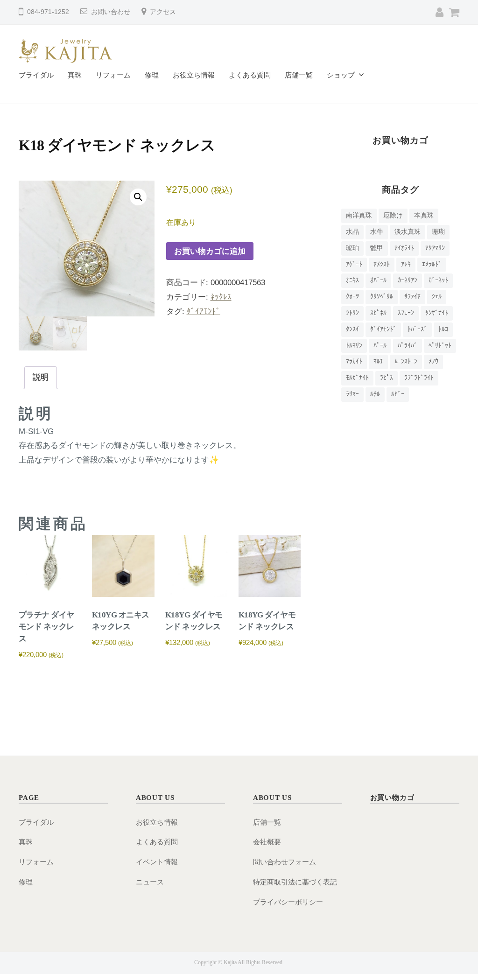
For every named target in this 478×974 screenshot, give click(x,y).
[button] (138, 197)
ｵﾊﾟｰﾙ (378, 280)
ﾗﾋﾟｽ (386, 377)
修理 (152, 75)
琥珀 (352, 248)
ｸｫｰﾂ (352, 296)
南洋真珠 (359, 215)
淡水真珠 (407, 231)
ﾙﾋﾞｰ (397, 394)
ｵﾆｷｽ (352, 280)
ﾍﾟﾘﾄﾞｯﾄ (440, 345)
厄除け (393, 215)
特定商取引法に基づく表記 (295, 882)
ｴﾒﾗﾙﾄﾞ (432, 264)
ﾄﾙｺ (443, 329)
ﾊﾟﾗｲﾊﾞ (407, 345)
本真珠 (424, 215)
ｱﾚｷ (406, 264)
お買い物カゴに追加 (210, 251)
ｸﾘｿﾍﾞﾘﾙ (381, 296)
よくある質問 (250, 75)
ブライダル (36, 75)
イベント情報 (157, 862)
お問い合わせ (110, 11)
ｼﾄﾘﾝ (352, 312)
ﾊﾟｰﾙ (380, 345)
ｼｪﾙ (437, 296)
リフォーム (113, 75)
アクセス (163, 11)
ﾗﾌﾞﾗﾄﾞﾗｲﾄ (419, 377)
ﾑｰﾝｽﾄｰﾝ (405, 361)
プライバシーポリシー (288, 902)
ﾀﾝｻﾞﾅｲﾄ (436, 312)
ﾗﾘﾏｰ (352, 394)
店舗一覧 (299, 75)
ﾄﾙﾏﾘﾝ (354, 345)
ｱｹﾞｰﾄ (354, 264)
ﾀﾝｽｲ (352, 329)
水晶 (352, 231)
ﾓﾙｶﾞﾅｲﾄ (357, 377)
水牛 (376, 231)
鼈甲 (376, 248)
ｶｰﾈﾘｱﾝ (407, 280)
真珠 (75, 75)
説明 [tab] (41, 377)
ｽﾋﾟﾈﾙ (378, 312)
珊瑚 (438, 231)
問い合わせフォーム (284, 862)
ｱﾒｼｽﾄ (381, 264)
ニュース (150, 882)
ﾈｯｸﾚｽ (221, 297)
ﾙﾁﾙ (375, 394)
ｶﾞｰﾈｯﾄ (438, 280)
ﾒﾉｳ (433, 361)
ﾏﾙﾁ (378, 361)
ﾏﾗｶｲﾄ (354, 361)
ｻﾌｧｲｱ (412, 296)
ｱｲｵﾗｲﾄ (404, 248)
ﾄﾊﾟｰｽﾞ (417, 329)
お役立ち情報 (194, 75)
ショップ (341, 75)
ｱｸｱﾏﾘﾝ (435, 248)
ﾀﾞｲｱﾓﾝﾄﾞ (203, 311)
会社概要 (267, 842)
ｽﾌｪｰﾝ (406, 312)
